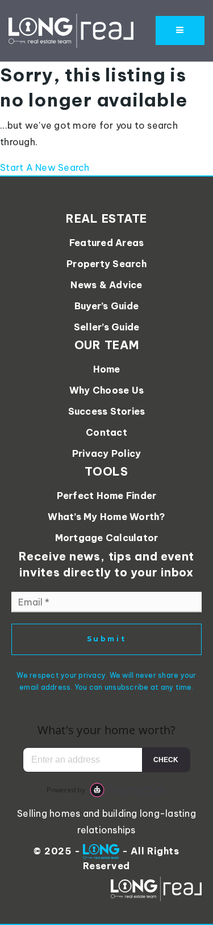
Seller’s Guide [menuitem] (107, 327)
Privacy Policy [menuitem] (106, 453)
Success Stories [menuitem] (106, 411)
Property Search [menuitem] (106, 263)
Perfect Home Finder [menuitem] (107, 495)
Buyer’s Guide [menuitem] (106, 306)
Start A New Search (45, 167)
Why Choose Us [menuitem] (106, 390)
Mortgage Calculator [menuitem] (106, 537)
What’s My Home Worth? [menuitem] (106, 516)
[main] (106, 119)
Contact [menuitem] (106, 432)
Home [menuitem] (106, 369)
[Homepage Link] (71, 29)
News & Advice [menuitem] (106, 284)
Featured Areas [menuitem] (106, 242)
